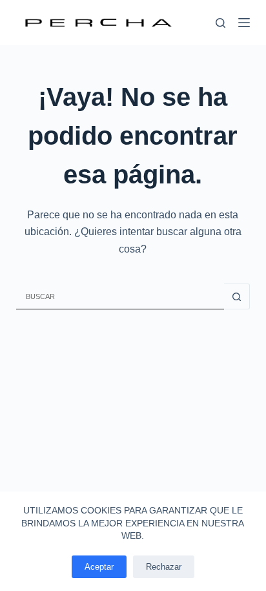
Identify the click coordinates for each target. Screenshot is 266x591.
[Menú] (244, 22)
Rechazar (163, 567)
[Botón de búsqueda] (237, 296)
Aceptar (99, 567)
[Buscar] (220, 23)
